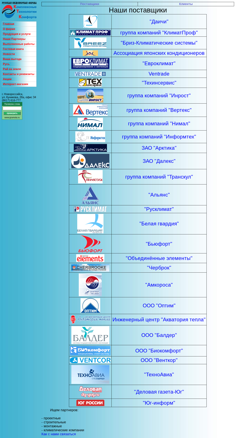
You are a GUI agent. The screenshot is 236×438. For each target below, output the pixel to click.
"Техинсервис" (159, 83)
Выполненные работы (19, 44)
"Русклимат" (159, 209)
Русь (6, 64)
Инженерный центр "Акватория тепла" (159, 319)
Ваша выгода (12, 59)
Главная (8, 23)
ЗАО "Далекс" (159, 161)
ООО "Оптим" (159, 305)
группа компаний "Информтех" (159, 136)
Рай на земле (12, 69)
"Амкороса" (159, 285)
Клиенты (186, 4)
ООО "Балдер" (159, 335)
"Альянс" (159, 195)
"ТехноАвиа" (159, 374)
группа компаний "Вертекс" (159, 110)
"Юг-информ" (159, 403)
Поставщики (89, 4)
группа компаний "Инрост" (159, 95)
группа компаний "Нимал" (159, 123)
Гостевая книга (13, 49)
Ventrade (159, 74)
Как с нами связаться (58, 434)
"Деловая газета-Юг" (159, 392)
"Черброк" (159, 268)
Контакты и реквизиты (18, 74)
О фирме (9, 28)
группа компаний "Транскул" (159, 177)
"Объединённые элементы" (159, 258)
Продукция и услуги (17, 33)
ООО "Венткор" (159, 360)
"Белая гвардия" (159, 223)
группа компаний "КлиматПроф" (159, 32)
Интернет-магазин (15, 84)
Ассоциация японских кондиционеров (159, 53)
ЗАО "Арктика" (159, 148)
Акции (7, 79)
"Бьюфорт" (159, 244)
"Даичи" (159, 21)
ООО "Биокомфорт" (159, 350)
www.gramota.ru (12, 117)
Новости (9, 54)
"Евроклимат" (159, 63)
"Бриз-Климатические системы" (159, 43)
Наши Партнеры (14, 39)
